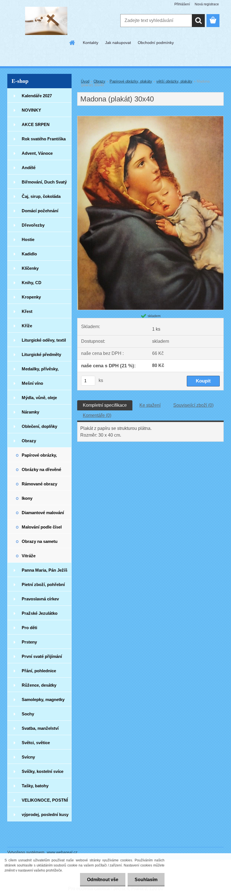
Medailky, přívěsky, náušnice (40, 371)
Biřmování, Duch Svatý (44, 182)
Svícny (28, 757)
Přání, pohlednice (39, 670)
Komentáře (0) (97, 415)
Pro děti (29, 627)
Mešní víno (32, 383)
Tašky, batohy (35, 785)
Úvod (85, 81)
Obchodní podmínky (156, 42)
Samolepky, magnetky (43, 699)
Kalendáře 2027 (37, 95)
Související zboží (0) (193, 405)
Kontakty (90, 42)
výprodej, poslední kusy (45, 814)
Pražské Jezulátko (39, 613)
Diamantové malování (43, 512)
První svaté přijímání (42, 656)
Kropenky (31, 297)
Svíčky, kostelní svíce (42, 771)
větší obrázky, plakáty (174, 81)
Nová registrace (207, 4)
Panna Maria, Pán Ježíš (44, 570)
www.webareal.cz (62, 852)
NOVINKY (31, 110)
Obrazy (29, 440)
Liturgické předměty (41, 354)
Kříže (27, 325)
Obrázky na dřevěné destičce (41, 471)
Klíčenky (30, 268)
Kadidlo (29, 253)
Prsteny (29, 642)
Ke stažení (150, 405)
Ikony (27, 498)
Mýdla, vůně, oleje (39, 397)
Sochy (28, 713)
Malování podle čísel (42, 527)
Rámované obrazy (39, 483)
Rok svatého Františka (44, 138)
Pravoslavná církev (40, 598)
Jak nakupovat (118, 42)
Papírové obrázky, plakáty (39, 457)
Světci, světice (36, 742)
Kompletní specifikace (105, 405)
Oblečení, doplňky (39, 426)
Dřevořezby (33, 225)
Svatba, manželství (40, 728)
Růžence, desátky (39, 685)
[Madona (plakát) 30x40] (150, 118)
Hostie (28, 239)
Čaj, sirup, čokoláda (41, 196)
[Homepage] (72, 42)
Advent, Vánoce (37, 153)
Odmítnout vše (102, 879)
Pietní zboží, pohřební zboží (43, 586)
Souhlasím (146, 879)
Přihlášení (182, 4)
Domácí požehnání (40, 210)
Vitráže (28, 555)
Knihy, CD (31, 282)
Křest (27, 311)
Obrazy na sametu (39, 541)
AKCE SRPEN (36, 124)
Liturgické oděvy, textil (44, 340)
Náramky (30, 412)
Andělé (28, 167)
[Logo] (46, 21)
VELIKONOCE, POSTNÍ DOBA (45, 802)
